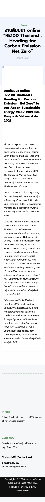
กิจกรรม (24, 25)
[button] (35, 8)
